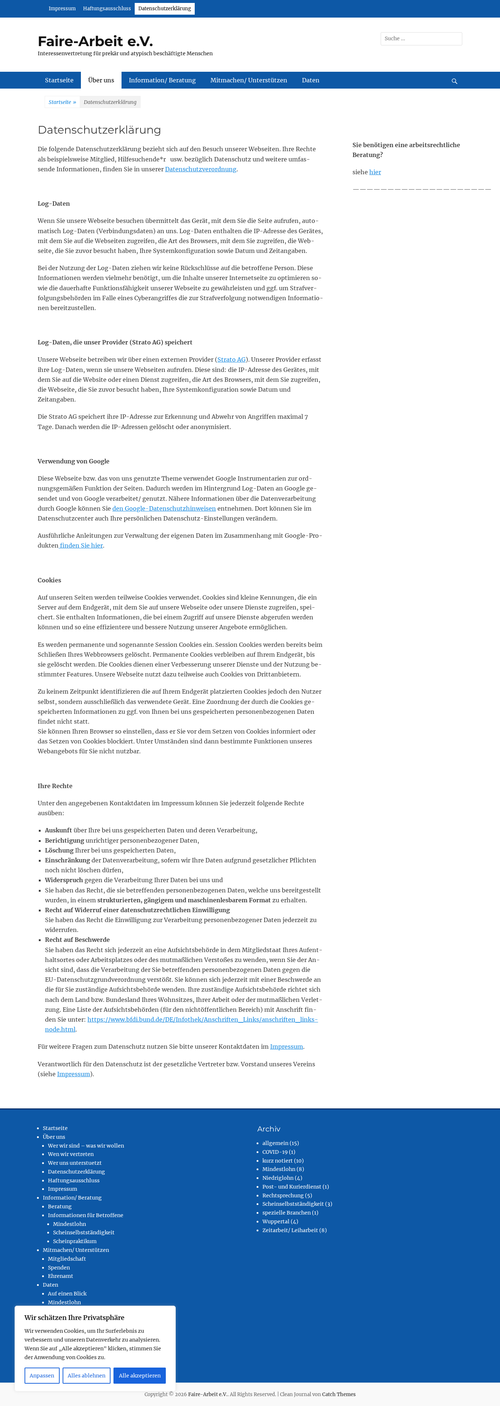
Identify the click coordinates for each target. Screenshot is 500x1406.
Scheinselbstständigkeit (84, 1232)
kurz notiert (277, 1160)
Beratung (60, 1206)
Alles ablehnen (86, 1375)
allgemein (275, 1143)
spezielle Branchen (286, 1212)
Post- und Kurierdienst (291, 1186)
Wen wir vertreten (71, 1154)
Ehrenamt (60, 1276)
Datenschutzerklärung (164, 8)
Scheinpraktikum (75, 1241)
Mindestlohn (69, 1224)
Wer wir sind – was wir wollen (86, 1145)
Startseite (59, 80)
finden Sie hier (81, 545)
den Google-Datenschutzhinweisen (164, 508)
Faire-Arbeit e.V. (95, 41)
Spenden (59, 1267)
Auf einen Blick (67, 1293)
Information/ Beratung (162, 80)
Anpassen (42, 1375)
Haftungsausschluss (107, 8)
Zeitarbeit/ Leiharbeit (290, 1230)
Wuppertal (276, 1221)
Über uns (101, 80)
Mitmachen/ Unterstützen (248, 80)
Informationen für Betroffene (85, 1215)
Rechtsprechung (283, 1195)
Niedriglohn (278, 1178)
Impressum (62, 8)
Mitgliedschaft (67, 1259)
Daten (311, 80)
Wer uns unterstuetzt (75, 1163)
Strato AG (231, 359)
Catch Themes (339, 1394)
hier (375, 172)
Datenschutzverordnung (200, 169)
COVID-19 (275, 1152)
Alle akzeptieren (140, 1375)
